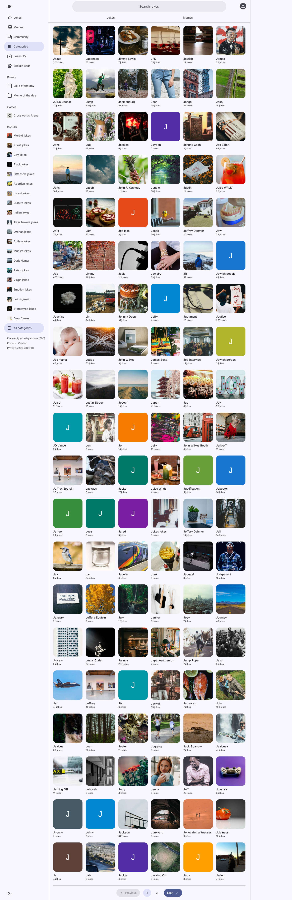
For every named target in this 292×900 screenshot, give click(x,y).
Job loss (124, 230)
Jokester (222, 488)
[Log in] (243, 6)
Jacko (122, 488)
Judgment (190, 316)
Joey (186, 617)
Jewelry (156, 273)
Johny (90, 832)
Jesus (57, 58)
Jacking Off (158, 875)
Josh (219, 101)
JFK (153, 58)
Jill (185, 273)
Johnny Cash (192, 144)
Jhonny (58, 832)
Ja (54, 875)
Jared (122, 531)
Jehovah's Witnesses (197, 832)
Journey (221, 617)
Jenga (187, 101)
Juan (89, 746)
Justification (191, 488)
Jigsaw (58, 660)
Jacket (155, 703)
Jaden (220, 875)
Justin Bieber (94, 402)
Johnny (123, 660)
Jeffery (58, 531)
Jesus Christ (94, 660)
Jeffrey (90, 703)
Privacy (11, 343)
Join (219, 703)
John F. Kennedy (129, 187)
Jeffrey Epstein (63, 488)
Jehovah (91, 789)
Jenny (155, 789)
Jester (122, 746)
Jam (88, 230)
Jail (218, 531)
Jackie (122, 875)
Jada (186, 875)
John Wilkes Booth (195, 445)
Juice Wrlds (159, 488)
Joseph (123, 402)
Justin (187, 187)
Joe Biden (222, 144)
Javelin (123, 574)
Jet (55, 703)
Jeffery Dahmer (193, 531)
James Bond (159, 359)
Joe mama (60, 359)
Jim (88, 316)
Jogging (156, 746)
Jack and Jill (126, 101)
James (220, 58)
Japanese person (162, 660)
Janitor (155, 617)
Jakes (155, 230)
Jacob (90, 187)
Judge (90, 359)
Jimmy (90, 273)
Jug (88, 144)
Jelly (154, 445)
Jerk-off (221, 445)
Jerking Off (60, 789)
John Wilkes (126, 359)
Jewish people (225, 273)
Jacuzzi (188, 574)
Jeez (89, 531)
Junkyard (157, 832)
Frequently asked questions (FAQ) (26, 338)
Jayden (156, 144)
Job (55, 273)
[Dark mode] (10, 894)
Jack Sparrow (192, 746)
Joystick (221, 789)
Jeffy (154, 316)
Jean (154, 101)
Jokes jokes (159, 531)
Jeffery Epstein (96, 617)
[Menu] (10, 6)
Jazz (219, 660)
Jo (120, 445)
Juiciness (222, 832)
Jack (121, 273)
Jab (88, 875)
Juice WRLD (224, 187)
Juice (56, 402)
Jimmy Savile (127, 58)
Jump (89, 101)
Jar (88, 574)
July (121, 617)
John (56, 187)
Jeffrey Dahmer (193, 230)
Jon (88, 445)
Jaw (219, 230)
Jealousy (222, 746)
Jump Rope (190, 660)
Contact (22, 343)
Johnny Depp (127, 316)
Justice (221, 316)
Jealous (58, 746)
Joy (218, 402)
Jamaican (189, 703)
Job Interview (192, 359)
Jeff (186, 789)
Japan (155, 402)
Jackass (91, 488)
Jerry (121, 789)
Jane (56, 144)
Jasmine (58, 316)
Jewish (188, 58)
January (58, 617)
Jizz (121, 703)
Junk (154, 574)
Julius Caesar (62, 101)
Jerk (56, 230)
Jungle (155, 187)
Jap (185, 402)
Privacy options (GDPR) (20, 347)
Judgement (223, 574)
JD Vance (59, 445)
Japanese (92, 58)
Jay (55, 574)
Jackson (124, 832)
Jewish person (226, 359)
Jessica (123, 144)
